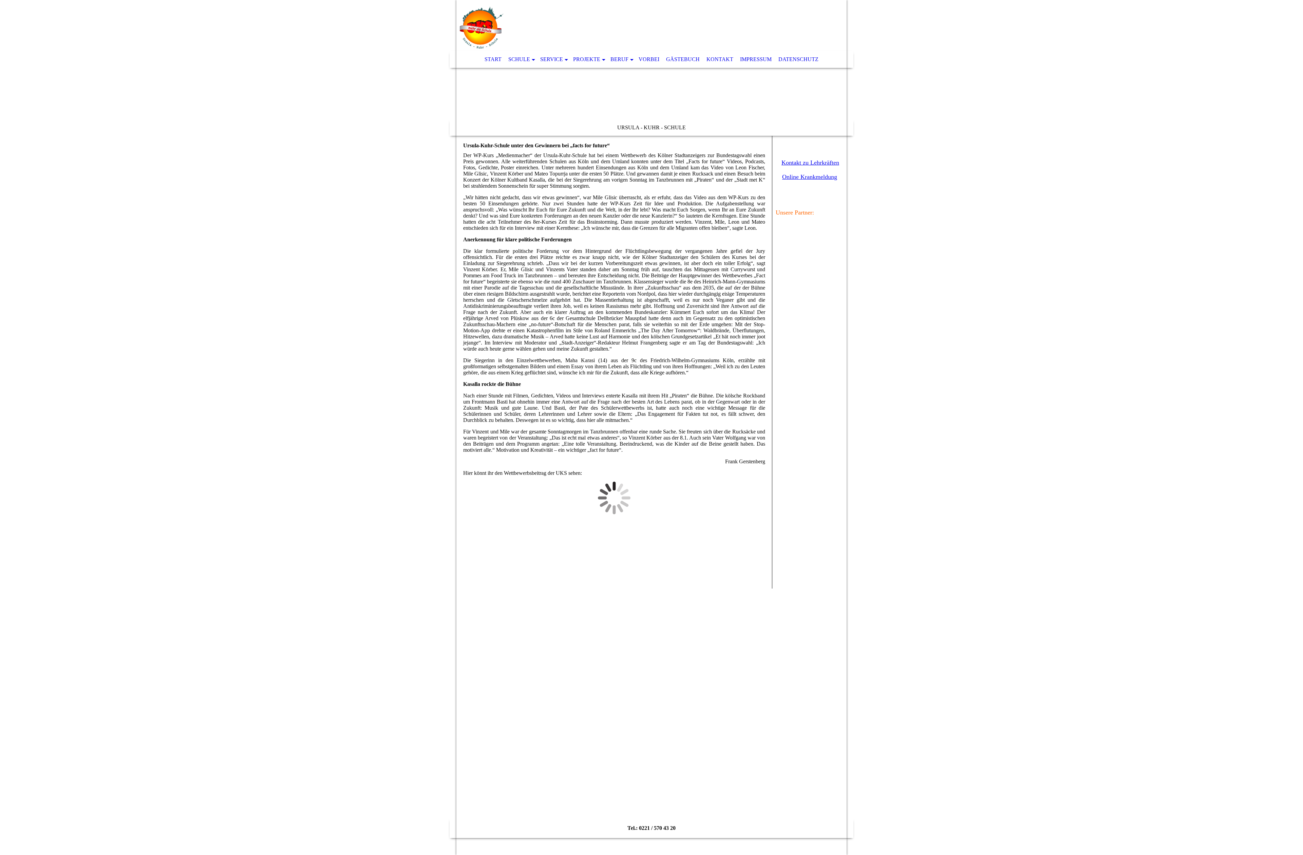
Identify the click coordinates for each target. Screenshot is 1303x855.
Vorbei (649, 59)
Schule (519, 59)
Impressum (756, 59)
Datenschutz (798, 59)
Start (493, 59)
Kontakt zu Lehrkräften (810, 162)
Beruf (619, 59)
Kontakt (719, 59)
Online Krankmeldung (809, 176)
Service (551, 59)
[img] (651, 68)
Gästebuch (683, 59)
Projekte (586, 59)
